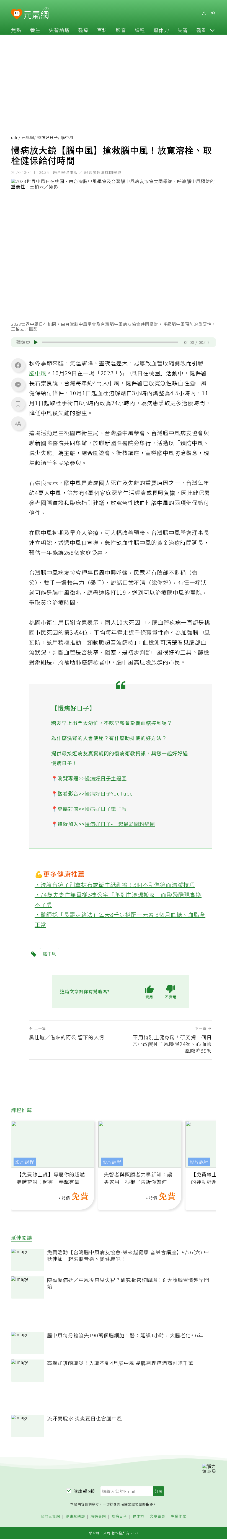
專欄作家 (178, 1516)
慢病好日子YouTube (109, 793)
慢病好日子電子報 (106, 808)
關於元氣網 (50, 1516)
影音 (121, 30)
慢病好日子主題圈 (106, 778)
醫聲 (201, 30)
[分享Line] (18, 384)
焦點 (16, 30)
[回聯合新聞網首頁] (16, 14)
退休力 (161, 30)
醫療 (83, 30)
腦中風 (38, 373)
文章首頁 (157, 1516)
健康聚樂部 (75, 1516)
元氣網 (28, 137)
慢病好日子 (47, 137)
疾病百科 (119, 1516)
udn (15, 137)
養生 (35, 30)
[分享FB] (18, 365)
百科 (102, 30)
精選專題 (98, 1516)
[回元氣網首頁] (36, 13)
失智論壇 (59, 30)
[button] (212, 29)
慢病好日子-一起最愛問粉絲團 (120, 823)
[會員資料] (204, 13)
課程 (140, 30)
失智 (182, 30)
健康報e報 (84, 1491)
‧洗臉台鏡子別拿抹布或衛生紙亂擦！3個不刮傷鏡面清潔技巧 (115, 885)
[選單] (213, 13)
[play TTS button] (35, 342)
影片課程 (24, 1161)
